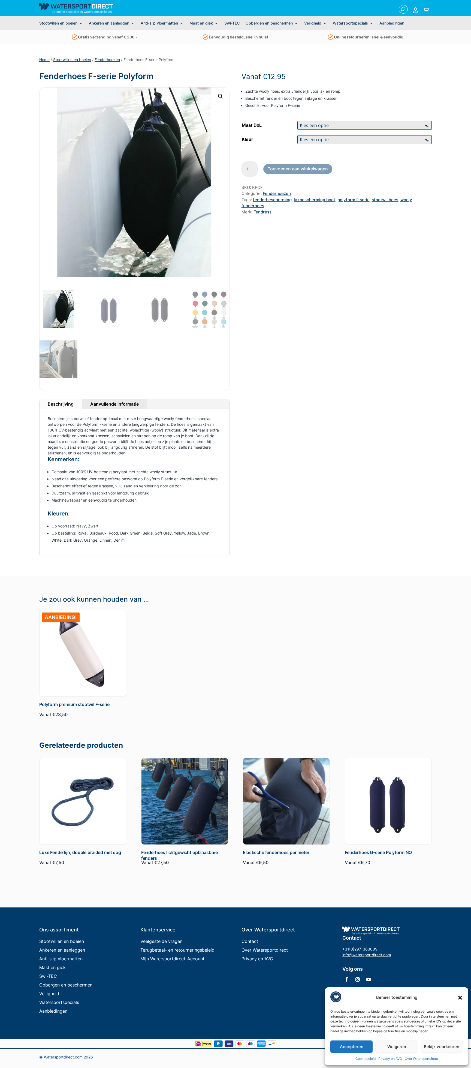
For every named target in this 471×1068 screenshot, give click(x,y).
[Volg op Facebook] (346, 979)
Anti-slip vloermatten (159, 23)
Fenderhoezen (107, 59)
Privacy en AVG (390, 1059)
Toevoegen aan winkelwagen (298, 168)
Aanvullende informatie (114, 404)
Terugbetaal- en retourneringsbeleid (177, 950)
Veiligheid (312, 23)
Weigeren (396, 1046)
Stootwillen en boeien (58, 23)
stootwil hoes (385, 199)
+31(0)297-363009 (360, 949)
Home (44, 59)
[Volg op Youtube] (368, 979)
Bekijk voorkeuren (441, 1046)
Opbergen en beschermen (269, 23)
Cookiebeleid (365, 1059)
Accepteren (351, 1046)
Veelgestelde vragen (161, 941)
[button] (460, 997)
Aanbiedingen (391, 23)
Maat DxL (252, 125)
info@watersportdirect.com (366, 954)
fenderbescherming (272, 199)
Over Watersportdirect (421, 1059)
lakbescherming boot (314, 199)
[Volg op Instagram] (357, 979)
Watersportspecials (350, 23)
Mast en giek (201, 23)
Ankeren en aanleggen (109, 23)
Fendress (262, 212)
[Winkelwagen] (426, 10)
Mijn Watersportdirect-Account (172, 958)
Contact (249, 941)
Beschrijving (61, 404)
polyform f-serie (353, 199)
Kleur (247, 139)
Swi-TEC (232, 23)
